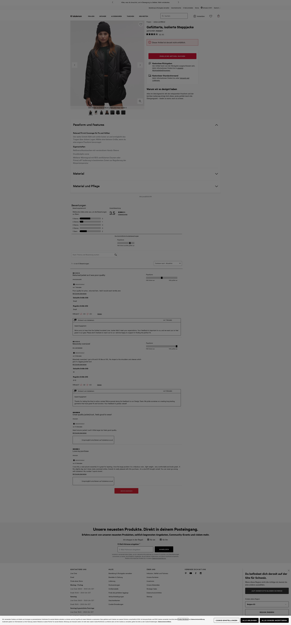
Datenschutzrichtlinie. (164, 622)
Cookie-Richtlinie (183, 619)
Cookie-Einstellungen (226, 620)
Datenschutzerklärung (198, 619)
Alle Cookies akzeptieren (274, 620)
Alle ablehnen (249, 620)
